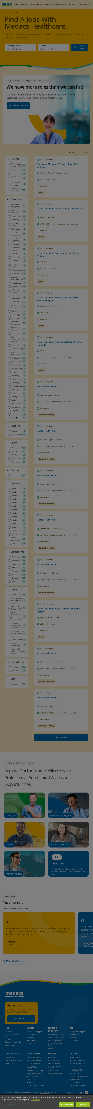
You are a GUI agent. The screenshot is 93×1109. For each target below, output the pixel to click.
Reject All (83, 1104)
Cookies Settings (7, 1104)
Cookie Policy (35, 1100)
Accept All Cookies (66, 1104)
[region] (46, 1101)
